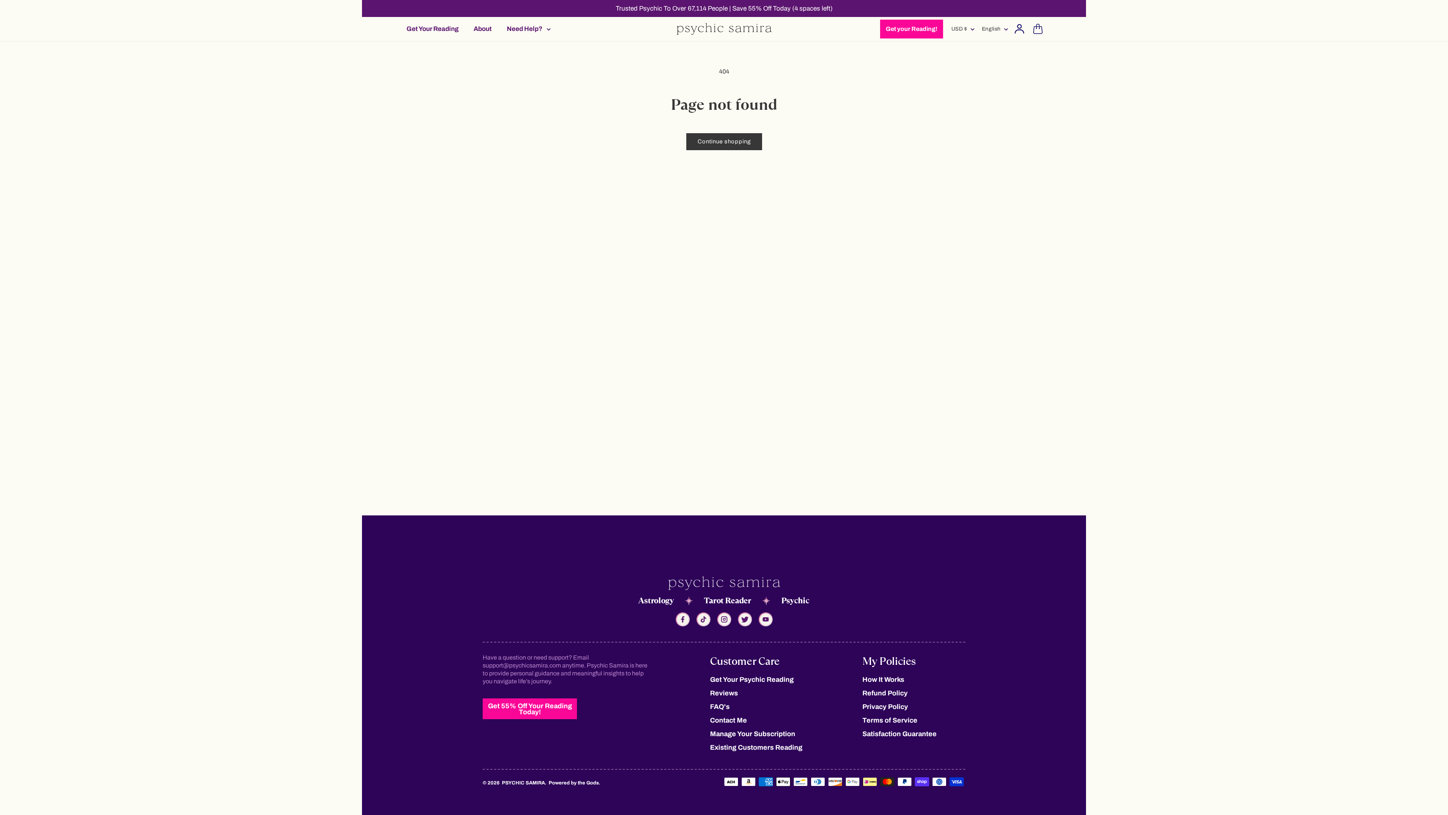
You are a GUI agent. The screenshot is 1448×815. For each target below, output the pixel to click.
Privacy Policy (885, 706)
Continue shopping (724, 141)
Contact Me (728, 720)
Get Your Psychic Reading (752, 679)
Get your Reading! (911, 29)
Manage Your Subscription (752, 733)
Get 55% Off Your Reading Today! (530, 709)
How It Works (883, 679)
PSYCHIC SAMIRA (523, 783)
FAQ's (720, 706)
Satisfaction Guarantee (899, 733)
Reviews (724, 693)
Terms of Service (889, 720)
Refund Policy (885, 693)
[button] (526, 29)
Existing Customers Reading (756, 747)
